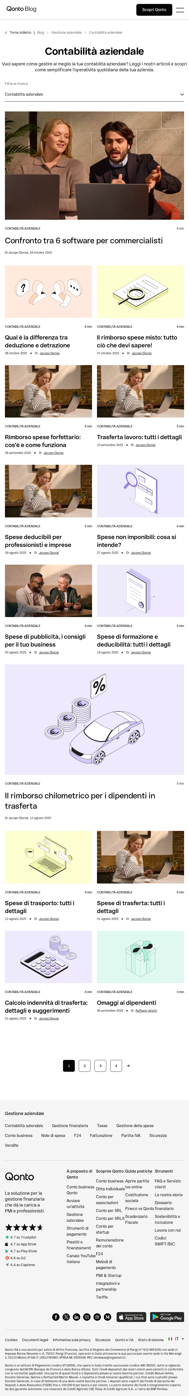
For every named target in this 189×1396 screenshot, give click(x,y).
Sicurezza (158, 1135)
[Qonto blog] (21, 10)
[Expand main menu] (180, 10)
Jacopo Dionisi (50, 353)
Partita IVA (131, 1135)
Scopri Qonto (154, 9)
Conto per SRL (109, 1210)
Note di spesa (53, 1135)
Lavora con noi (168, 1230)
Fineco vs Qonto (139, 1208)
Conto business (18, 1135)
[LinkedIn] (76, 1317)
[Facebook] (56, 1317)
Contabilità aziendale (105, 32)
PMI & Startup (108, 1275)
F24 (77, 1135)
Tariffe (102, 1297)
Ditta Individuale (110, 1189)
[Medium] (107, 1317)
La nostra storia (169, 1195)
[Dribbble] (97, 1317)
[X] (66, 1317)
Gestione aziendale (66, 32)
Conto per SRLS (110, 1218)
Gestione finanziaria (70, 1125)
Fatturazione (101, 1135)
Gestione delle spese (135, 1125)
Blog (40, 32)
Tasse (102, 1125)
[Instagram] (87, 1317)
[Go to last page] (128, 1066)
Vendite (11, 1145)
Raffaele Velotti (146, 1010)
